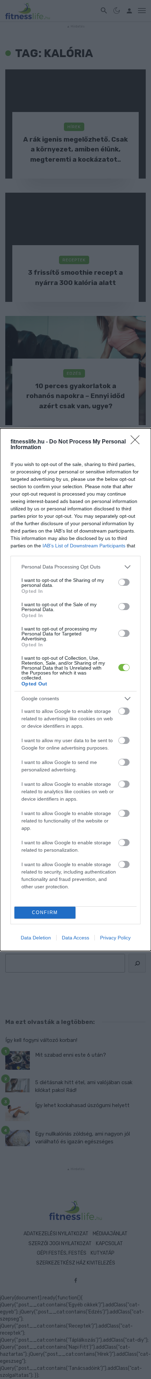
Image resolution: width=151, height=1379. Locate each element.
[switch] (124, 582)
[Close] (137, 442)
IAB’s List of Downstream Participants (83, 545)
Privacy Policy (115, 937)
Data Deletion (36, 937)
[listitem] (75, 567)
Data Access (75, 937)
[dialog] (75, 689)
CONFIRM (45, 912)
